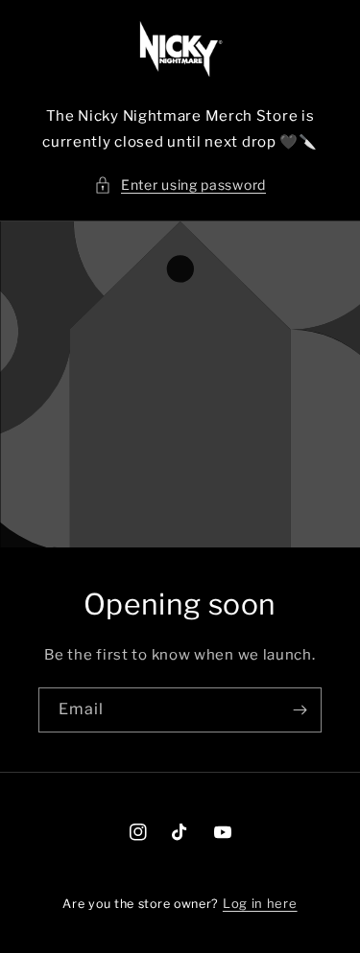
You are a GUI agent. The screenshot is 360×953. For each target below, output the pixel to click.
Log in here (260, 903)
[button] (180, 185)
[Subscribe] (299, 709)
